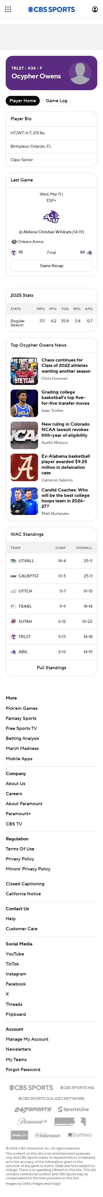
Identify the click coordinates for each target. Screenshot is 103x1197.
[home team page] (51, 216)
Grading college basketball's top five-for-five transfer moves (65, 403)
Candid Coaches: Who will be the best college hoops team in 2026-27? (65, 504)
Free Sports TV (21, 734)
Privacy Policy (20, 865)
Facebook (16, 990)
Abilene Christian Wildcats (47, 232)
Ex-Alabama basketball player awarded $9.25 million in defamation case (65, 470)
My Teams (16, 1065)
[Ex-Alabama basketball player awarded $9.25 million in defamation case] (24, 473)
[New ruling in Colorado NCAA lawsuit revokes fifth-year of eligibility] (24, 441)
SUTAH (25, 627)
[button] (8, 9)
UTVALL (26, 566)
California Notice (23, 899)
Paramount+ (18, 819)
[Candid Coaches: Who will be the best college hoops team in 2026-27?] (24, 507)
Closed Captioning (25, 889)
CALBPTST (29, 581)
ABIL (23, 657)
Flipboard (16, 1020)
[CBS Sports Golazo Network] (51, 1104)
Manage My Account (27, 1045)
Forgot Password (23, 1075)
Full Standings (51, 673)
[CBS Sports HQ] (77, 1093)
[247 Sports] (33, 1114)
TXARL (25, 612)
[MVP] (19, 1138)
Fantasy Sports (21, 724)
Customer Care (21, 934)
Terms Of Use (20, 855)
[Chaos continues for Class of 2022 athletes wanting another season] (24, 377)
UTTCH (25, 597)
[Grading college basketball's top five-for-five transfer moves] (24, 409)
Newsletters (18, 1055)
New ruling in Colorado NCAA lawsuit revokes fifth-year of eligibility (65, 435)
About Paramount (24, 809)
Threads (14, 1010)
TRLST (25, 642)
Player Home (22, 101)
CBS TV (14, 830)
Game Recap (51, 265)
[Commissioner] (70, 1125)
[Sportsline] (73, 1114)
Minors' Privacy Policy (28, 875)
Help (11, 924)
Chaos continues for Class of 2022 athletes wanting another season (65, 371)
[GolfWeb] (80, 1141)
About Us (15, 789)
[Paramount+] (32, 1126)
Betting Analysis (22, 744)
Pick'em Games (21, 714)
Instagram (16, 980)
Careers (14, 799)
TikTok (12, 970)
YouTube (15, 960)
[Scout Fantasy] (48, 1140)
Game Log (56, 101)
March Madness (22, 754)
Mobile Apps (19, 764)
